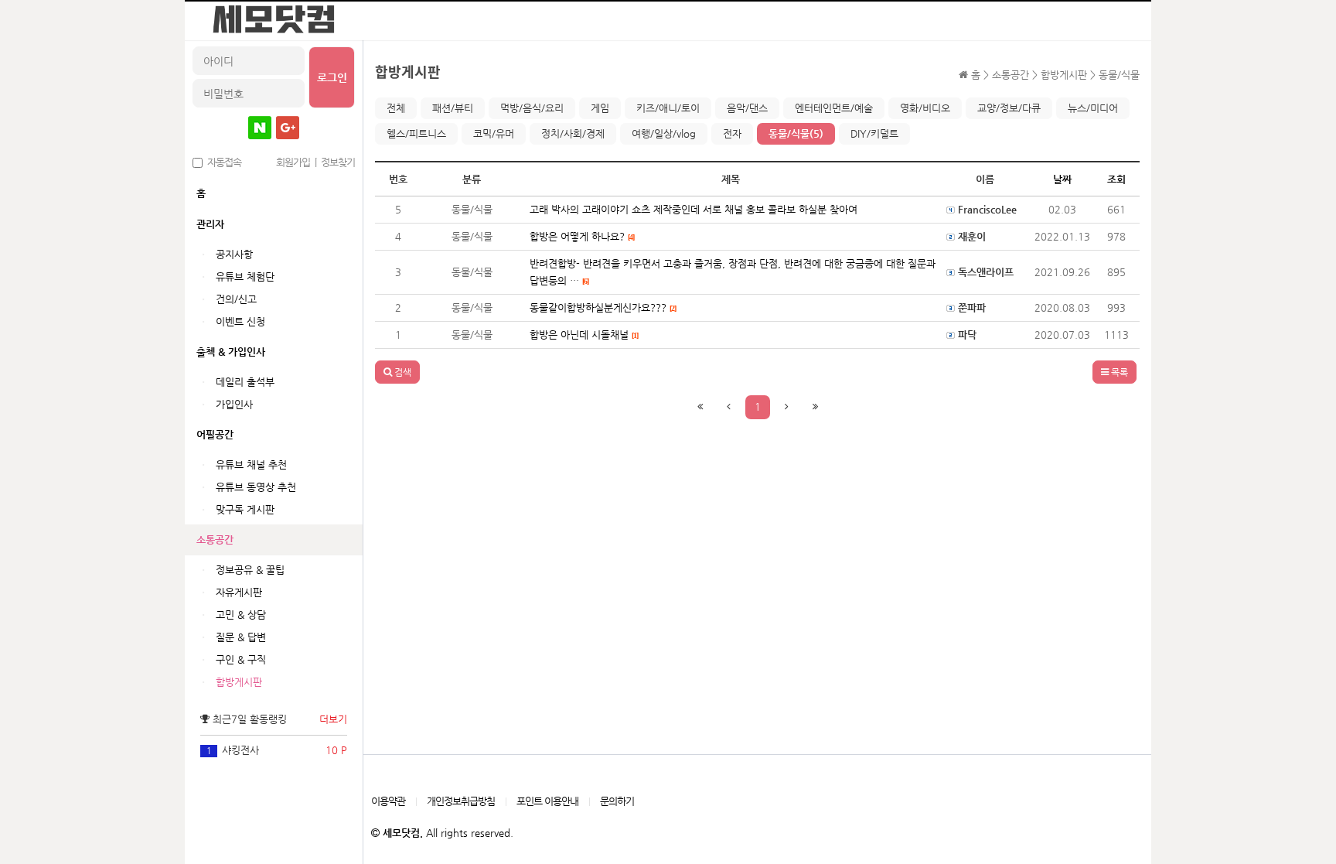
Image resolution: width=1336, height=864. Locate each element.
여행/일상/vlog (664, 133)
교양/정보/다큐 (1009, 108)
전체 (396, 108)
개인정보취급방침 (461, 801)
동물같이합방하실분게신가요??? (603, 307)
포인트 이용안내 (547, 801)
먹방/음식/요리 (532, 108)
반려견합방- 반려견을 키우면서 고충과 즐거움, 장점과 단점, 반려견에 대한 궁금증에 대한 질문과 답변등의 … (733, 272)
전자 (732, 133)
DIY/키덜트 (874, 133)
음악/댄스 (747, 108)
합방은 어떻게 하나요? (582, 236)
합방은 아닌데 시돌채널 (584, 334)
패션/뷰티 (452, 108)
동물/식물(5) (796, 133)
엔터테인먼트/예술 (834, 108)
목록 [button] (1118, 372)
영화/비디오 (925, 108)
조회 (1116, 179)
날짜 (1062, 179)
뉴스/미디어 (1093, 108)
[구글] (287, 127)
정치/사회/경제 (573, 133)
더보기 (333, 719)
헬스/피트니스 (416, 133)
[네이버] (259, 127)
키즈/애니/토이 (668, 108)
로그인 (332, 77)
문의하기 (617, 801)
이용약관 (388, 801)
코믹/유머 (493, 133)
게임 (600, 108)
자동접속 (222, 162)
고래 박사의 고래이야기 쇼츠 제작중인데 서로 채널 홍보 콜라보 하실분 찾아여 (693, 209)
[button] (397, 372)
